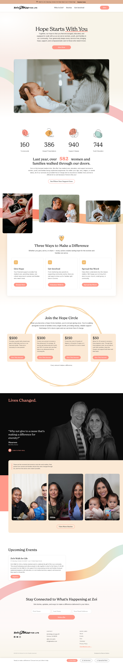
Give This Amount (17, 357)
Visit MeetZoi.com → (86, 646)
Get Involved (79, 8)
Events (81, 636)
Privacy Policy (83, 643)
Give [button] (104, 8)
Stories (69, 8)
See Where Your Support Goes (61, 181)
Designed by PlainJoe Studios (101, 653)
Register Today (81, 2)
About (81, 633)
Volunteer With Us (56, 285)
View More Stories (66, 527)
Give (81, 638)
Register (15, 576)
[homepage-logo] (25, 7)
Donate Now (20, 285)
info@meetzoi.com (52, 641)
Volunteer (82, 641)
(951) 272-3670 (51, 639)
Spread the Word (90, 285)
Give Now (61, 47)
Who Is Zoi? (59, 8)
